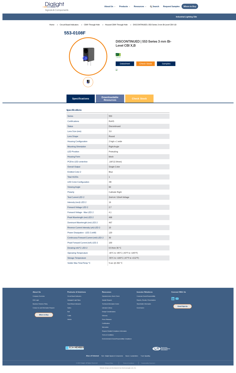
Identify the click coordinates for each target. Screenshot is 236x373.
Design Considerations (109, 311)
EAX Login (36, 300)
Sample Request (107, 300)
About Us (109, 6)
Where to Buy (44, 315)
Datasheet (125, 63)
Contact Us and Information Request (43, 308)
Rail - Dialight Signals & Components (112, 356)
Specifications (80, 98)
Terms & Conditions (108, 335)
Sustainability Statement (148, 363)
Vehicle (69, 319)
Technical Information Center (110, 304)
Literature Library (107, 308)
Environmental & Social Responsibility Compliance (117, 339)
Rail (68, 311)
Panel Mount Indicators (74, 304)
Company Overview (39, 296)
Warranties (105, 327)
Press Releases (107, 319)
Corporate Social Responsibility (146, 296)
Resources (139, 6)
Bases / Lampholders (131, 356)
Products (123, 6)
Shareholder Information (144, 304)
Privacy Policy (109, 363)
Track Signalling (145, 356)
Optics (69, 308)
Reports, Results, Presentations (146, 300)
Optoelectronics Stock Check (111, 296)
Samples (166, 63)
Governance (140, 308)
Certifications (106, 323)
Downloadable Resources (110, 98)
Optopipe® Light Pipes (74, 300)
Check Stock (145, 63)
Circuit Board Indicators (74, 296)
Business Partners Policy (40, 304)
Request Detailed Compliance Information (114, 331)
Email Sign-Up (182, 306)
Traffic (69, 315)
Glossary (105, 315)
